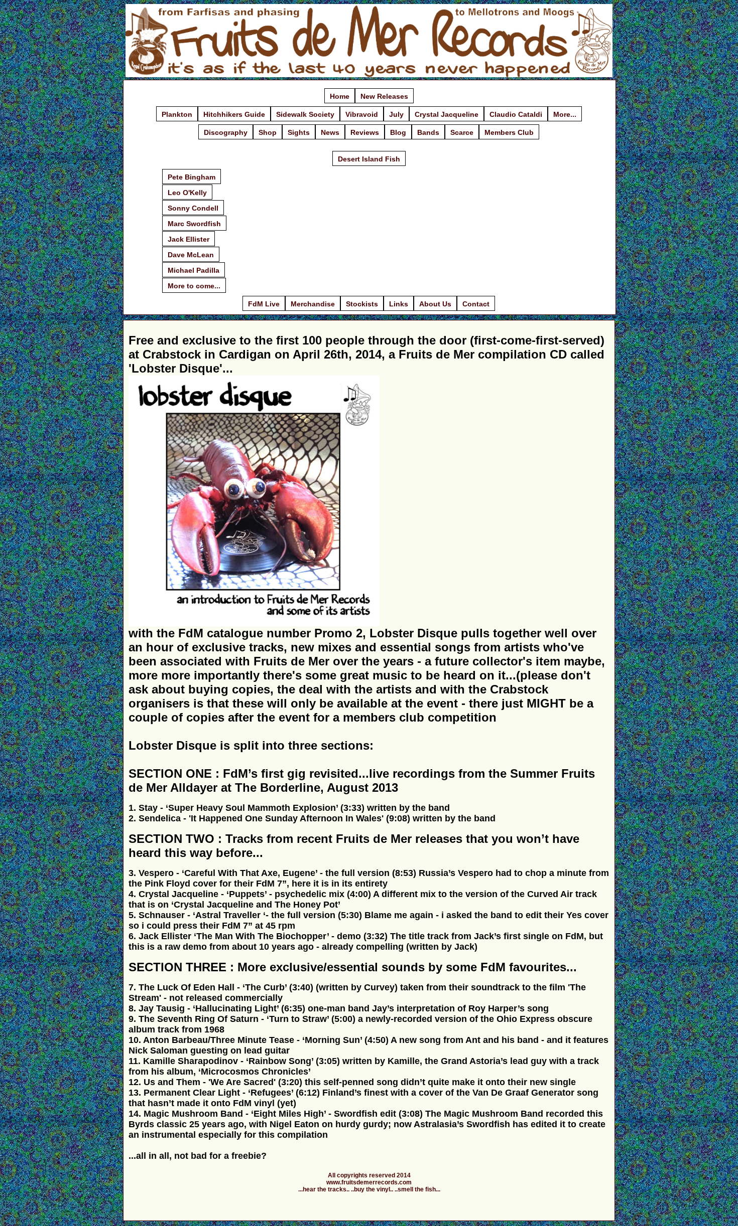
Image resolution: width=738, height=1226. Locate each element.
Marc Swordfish (194, 224)
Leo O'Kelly (187, 193)
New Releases (384, 96)
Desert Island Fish (369, 159)
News (330, 132)
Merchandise (313, 304)
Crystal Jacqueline (446, 114)
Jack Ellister (188, 239)
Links (398, 304)
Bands (428, 132)
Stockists (362, 304)
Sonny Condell (193, 208)
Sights (299, 132)
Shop (268, 132)
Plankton (177, 114)
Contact (475, 304)
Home (339, 96)
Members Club (509, 132)
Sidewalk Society (305, 114)
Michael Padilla (193, 270)
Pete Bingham (191, 177)
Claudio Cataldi (515, 114)
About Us (435, 304)
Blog (398, 132)
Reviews (364, 132)
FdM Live (264, 304)
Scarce (461, 132)
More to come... (194, 286)
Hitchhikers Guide (234, 114)
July (396, 114)
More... (564, 114)
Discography (226, 132)
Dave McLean (191, 255)
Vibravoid (361, 114)
